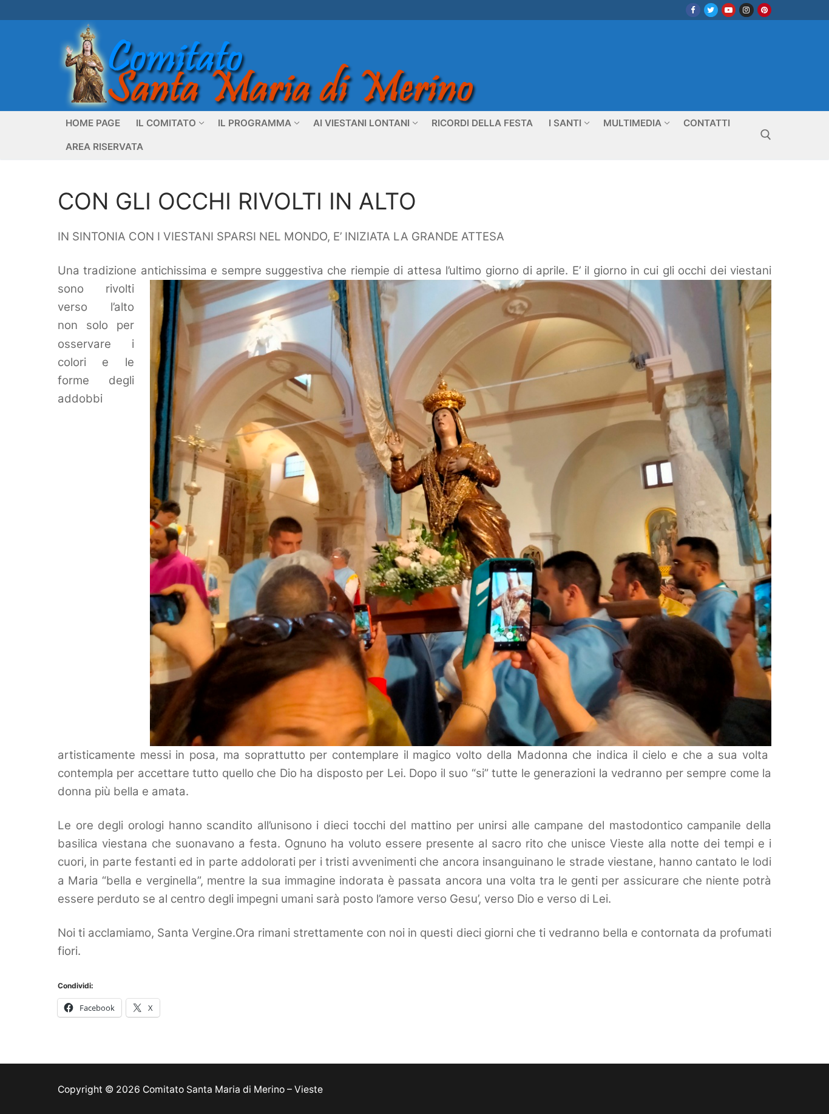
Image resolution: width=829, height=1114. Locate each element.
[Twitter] (711, 10)
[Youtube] (729, 10)
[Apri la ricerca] (765, 134)
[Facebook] (693, 10)
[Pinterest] (764, 10)
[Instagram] (746, 10)
